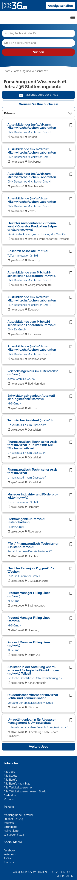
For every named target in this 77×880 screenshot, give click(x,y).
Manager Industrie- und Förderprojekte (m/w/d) (32, 496)
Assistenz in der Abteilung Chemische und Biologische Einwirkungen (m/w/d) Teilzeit (33, 670)
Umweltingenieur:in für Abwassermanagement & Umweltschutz (32, 721)
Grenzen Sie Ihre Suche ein (38, 104)
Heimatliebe (11, 830)
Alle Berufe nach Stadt (17, 783)
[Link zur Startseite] (16, 5)
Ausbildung (11, 795)
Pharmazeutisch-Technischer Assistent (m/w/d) (33, 471)
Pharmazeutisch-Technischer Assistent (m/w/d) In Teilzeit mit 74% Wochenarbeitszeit (33, 445)
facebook (9, 850)
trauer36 (9, 822)
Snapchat (10, 862)
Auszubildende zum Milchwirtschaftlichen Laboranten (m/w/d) (31, 274)
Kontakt (66, 872)
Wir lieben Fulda (14, 834)
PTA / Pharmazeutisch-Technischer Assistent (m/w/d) (32, 545)
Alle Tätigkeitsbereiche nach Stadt (25, 791)
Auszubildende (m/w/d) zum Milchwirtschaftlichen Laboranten (31, 150)
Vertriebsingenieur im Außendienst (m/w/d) (32, 372)
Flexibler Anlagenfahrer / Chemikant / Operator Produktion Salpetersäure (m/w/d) (32, 226)
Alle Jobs (9, 771)
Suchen (38, 52)
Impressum (28, 872)
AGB (16, 872)
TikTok (7, 858)
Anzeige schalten (60, 6)
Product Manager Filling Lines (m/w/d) (28, 594)
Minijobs (9, 799)
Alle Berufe (10, 779)
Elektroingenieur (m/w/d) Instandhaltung (26, 520)
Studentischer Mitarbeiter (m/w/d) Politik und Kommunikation (32, 696)
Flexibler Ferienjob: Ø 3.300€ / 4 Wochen (31, 569)
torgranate (10, 826)
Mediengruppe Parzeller (18, 814)
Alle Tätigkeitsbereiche (18, 787)
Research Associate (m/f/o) (27, 251)
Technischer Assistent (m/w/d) (30, 420)
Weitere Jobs (38, 746)
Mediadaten (64, 876)
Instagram (10, 854)
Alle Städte (10, 775)
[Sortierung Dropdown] (71, 113)
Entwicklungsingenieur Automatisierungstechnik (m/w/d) (31, 397)
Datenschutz (48, 872)
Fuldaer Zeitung (13, 818)
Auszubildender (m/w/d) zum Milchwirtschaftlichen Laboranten (31, 126)
